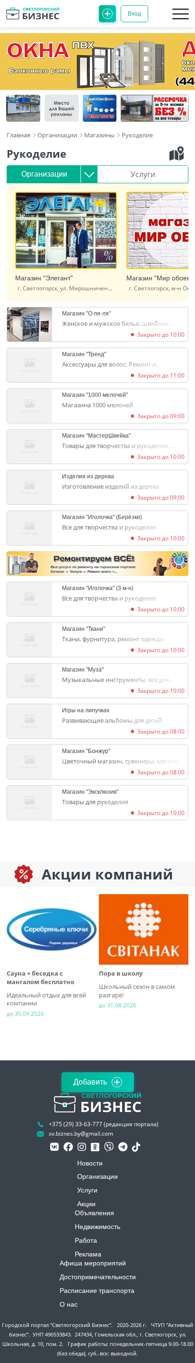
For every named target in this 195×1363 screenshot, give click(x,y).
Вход (134, 13)
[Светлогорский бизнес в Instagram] (82, 1147)
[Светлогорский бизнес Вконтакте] (54, 1147)
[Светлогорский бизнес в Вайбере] (109, 1147)
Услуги (143, 174)
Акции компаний (107, 874)
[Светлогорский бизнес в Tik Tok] (136, 1147)
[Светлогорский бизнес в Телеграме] (122, 1147)
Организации (44, 174)
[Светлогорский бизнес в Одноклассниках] (95, 1147)
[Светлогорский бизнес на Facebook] (68, 1147)
